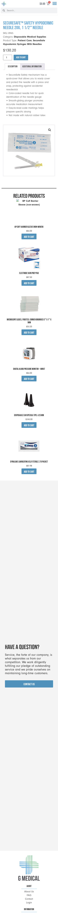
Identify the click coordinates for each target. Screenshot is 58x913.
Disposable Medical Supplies (30, 36)
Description (12, 66)
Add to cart (21, 57)
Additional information (32, 66)
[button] (54, 3)
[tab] (13, 66)
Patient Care (25, 40)
